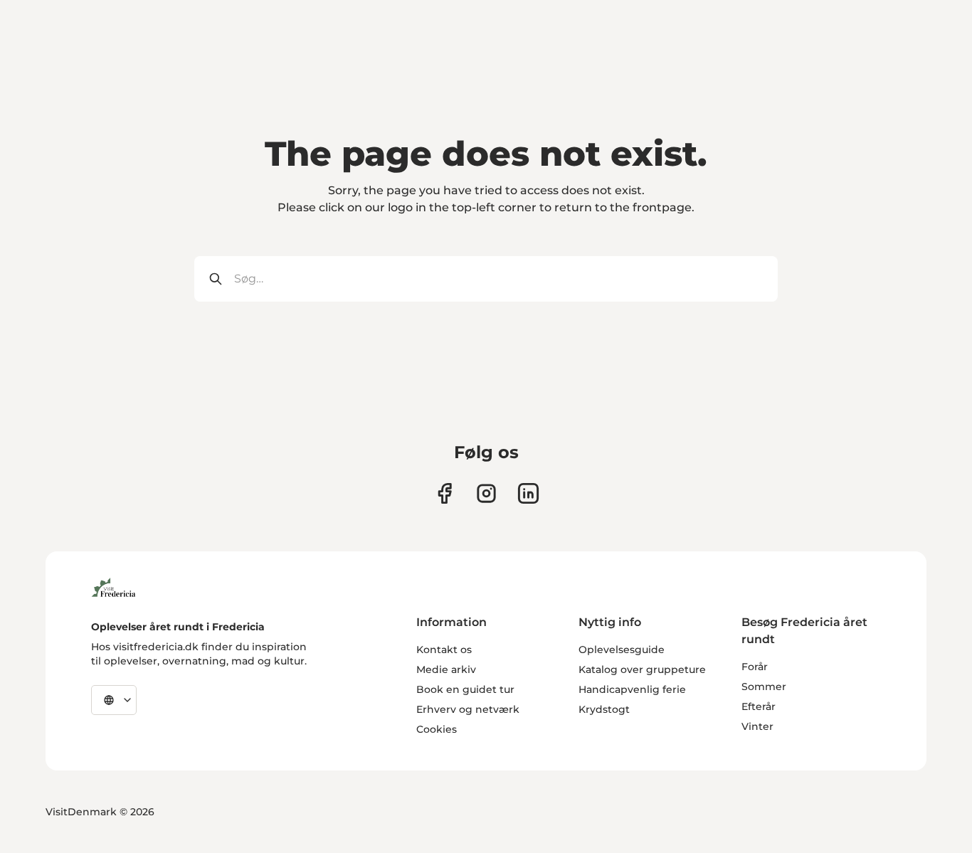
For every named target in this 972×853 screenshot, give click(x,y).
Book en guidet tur (465, 689)
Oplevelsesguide (622, 649)
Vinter (757, 726)
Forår (754, 666)
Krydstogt (604, 709)
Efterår (758, 706)
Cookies (436, 729)
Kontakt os (444, 649)
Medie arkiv (446, 669)
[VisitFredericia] (113, 585)
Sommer (763, 686)
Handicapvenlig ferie (632, 689)
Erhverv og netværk (467, 709)
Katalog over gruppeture (642, 669)
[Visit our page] (444, 493)
